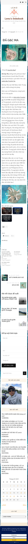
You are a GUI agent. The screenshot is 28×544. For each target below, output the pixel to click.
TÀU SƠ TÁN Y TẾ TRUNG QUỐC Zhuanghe (9, 309)
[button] (14, 194)
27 (3, 500)
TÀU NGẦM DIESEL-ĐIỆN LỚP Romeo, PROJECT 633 (9, 298)
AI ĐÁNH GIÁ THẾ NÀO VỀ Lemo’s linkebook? (12, 434)
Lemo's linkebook (14, 18)
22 (10, 496)
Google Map (11, 70)
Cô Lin (9, 120)
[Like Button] (3, 227)
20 (3, 496)
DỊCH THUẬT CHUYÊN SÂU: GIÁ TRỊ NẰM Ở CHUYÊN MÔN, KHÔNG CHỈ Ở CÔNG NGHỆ (14, 449)
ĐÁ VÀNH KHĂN (5, 262)
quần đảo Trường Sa (8, 81)
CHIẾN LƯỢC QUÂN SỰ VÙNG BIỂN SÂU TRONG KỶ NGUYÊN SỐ (14, 441)
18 (21, 493)
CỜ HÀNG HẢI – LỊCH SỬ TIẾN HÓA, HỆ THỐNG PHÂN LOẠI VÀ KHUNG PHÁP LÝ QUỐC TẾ (13, 458)
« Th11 (4, 505)
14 (7, 493)
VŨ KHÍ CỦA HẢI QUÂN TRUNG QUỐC (8, 320)
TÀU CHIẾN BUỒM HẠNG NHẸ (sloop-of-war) (14, 415)
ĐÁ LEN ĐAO (17, 252)
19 (24, 493)
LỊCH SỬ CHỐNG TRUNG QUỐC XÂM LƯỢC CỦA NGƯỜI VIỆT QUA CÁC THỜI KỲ (6, 254)
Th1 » (24, 505)
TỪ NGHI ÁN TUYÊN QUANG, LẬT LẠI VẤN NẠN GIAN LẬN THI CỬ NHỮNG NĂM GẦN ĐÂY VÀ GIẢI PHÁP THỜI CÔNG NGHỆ (14, 469)
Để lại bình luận (14, 66)
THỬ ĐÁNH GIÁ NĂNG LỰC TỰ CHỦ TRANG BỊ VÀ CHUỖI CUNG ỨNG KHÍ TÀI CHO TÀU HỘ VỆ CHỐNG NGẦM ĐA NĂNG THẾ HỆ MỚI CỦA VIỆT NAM (14, 424)
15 (10, 493)
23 (14, 496)
